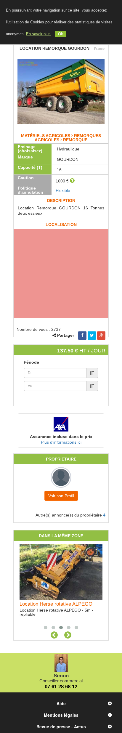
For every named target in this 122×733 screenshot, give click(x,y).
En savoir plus (38, 34)
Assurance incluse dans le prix (61, 436)
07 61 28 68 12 (61, 686)
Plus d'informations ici (61, 442)
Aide (61, 703)
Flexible (63, 190)
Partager (65, 335)
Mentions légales (61, 715)
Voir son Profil (61, 495)
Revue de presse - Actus (61, 726)
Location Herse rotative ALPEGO (56, 604)
